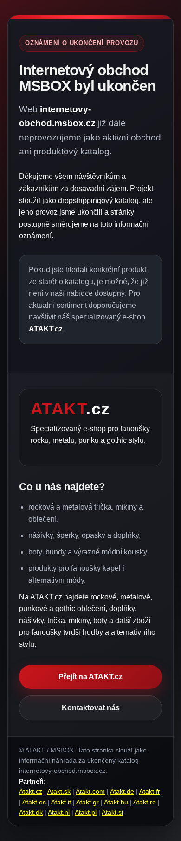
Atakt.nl (59, 812)
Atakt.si (112, 812)
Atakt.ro (144, 802)
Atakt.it (61, 802)
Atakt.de (122, 791)
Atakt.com (90, 791)
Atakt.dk (31, 812)
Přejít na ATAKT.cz (90, 677)
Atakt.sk (59, 791)
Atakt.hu (116, 802)
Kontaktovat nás (91, 708)
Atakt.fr (149, 791)
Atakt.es (34, 802)
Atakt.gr (87, 802)
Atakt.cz (30, 791)
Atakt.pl (86, 812)
